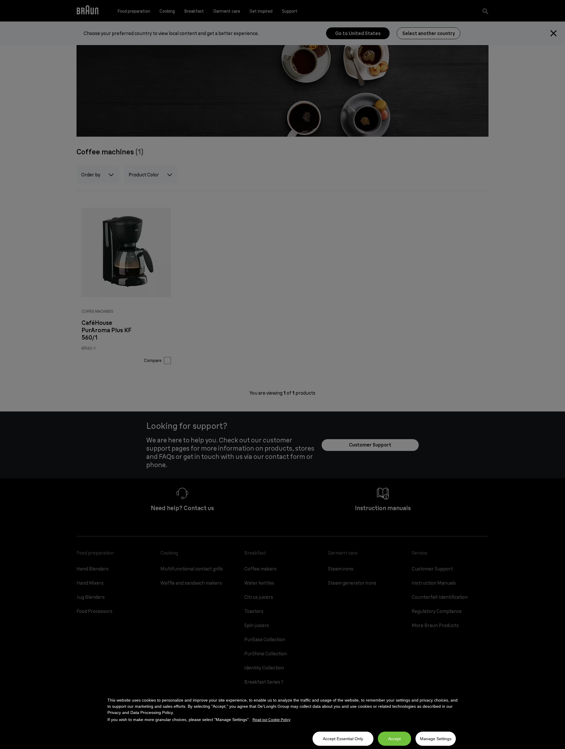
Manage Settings (435, 738)
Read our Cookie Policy (271, 720)
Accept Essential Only (343, 738)
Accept (394, 738)
